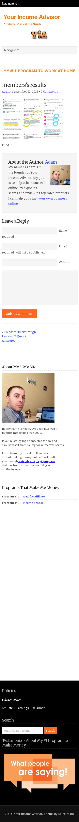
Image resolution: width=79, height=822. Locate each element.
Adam (6, 91)
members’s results (24, 85)
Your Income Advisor (31, 17)
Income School (33, 503)
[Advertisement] (32, 593)
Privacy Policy (11, 699)
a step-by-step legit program (36, 461)
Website (64, 262)
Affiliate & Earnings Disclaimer (23, 708)
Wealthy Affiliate (33, 496)
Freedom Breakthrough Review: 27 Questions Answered (19, 336)
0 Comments (49, 91)
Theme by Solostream (59, 814)
